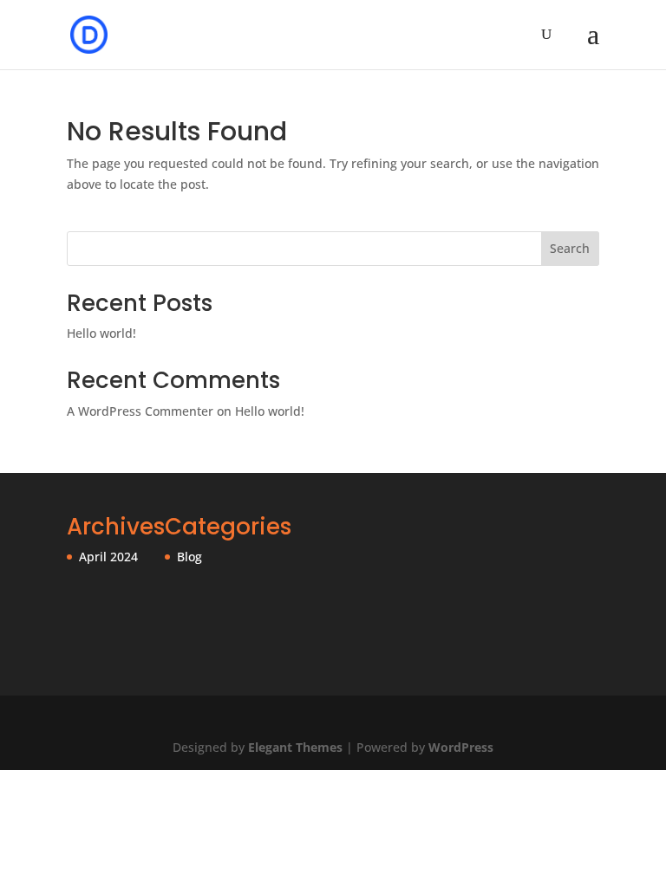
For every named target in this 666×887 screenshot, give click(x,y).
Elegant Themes (295, 747)
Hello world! (101, 333)
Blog (189, 556)
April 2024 (108, 556)
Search (570, 248)
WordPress (460, 747)
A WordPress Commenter (140, 411)
